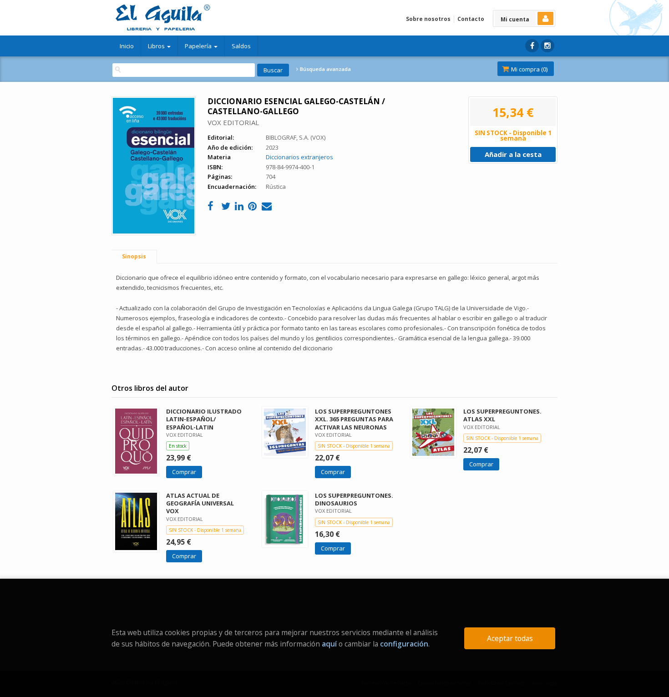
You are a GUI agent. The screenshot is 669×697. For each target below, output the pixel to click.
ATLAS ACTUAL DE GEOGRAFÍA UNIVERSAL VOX (200, 503)
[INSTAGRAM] (547, 45)
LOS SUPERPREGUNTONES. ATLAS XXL (502, 415)
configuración (404, 644)
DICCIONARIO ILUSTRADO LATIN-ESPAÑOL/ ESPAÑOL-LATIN (204, 419)
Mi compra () (528, 69)
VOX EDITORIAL (233, 122)
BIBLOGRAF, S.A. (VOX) (295, 137)
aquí (329, 644)
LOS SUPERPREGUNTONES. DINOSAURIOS (354, 499)
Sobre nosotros (428, 19)
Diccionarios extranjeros (299, 157)
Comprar (184, 472)
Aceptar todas (510, 638)
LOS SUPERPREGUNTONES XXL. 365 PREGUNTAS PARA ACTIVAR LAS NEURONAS (354, 419)
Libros (157, 46)
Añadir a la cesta (513, 154)
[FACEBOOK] (532, 45)
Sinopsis (134, 256)
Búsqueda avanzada (325, 69)
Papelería (199, 46)
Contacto (470, 19)
